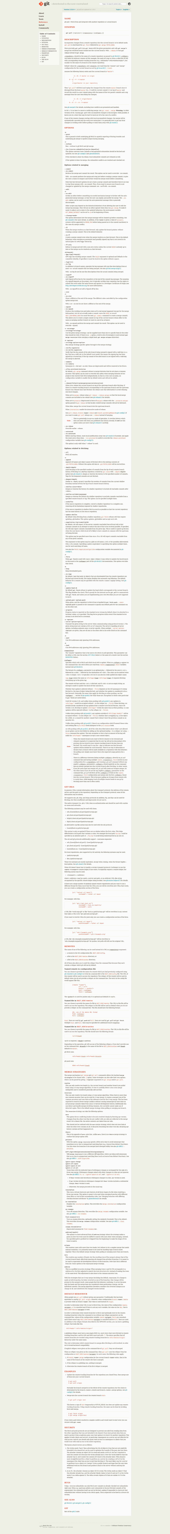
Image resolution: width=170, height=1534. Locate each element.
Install (41, 25)
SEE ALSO (45, 59)
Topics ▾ (119, 9)
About (41, 13)
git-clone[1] (77, 474)
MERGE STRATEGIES (49, 49)
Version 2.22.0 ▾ (69, 9)
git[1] (74, 1511)
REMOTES (45, 47)
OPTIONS (45, 42)
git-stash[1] (113, 122)
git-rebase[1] (97, 397)
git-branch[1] (101, 68)
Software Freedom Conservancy (121, 1525)
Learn (41, 16)
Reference (43, 22)
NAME (44, 36)
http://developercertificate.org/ (76, 285)
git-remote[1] (69, 974)
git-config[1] (82, 153)
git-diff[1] (119, 1146)
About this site (47, 1525)
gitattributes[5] (94, 1198)
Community (44, 28)
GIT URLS (45, 44)
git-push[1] (86, 695)
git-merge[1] (71, 107)
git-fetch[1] (116, 56)
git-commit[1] (70, 220)
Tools (41, 19)
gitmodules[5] (94, 153)
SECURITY (45, 55)
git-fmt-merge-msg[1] (113, 268)
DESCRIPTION (46, 40)
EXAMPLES (45, 53)
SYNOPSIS (45, 38)
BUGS (44, 57)
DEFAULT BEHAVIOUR (49, 51)
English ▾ (126, 9)
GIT (43, 61)
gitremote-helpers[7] (113, 880)
